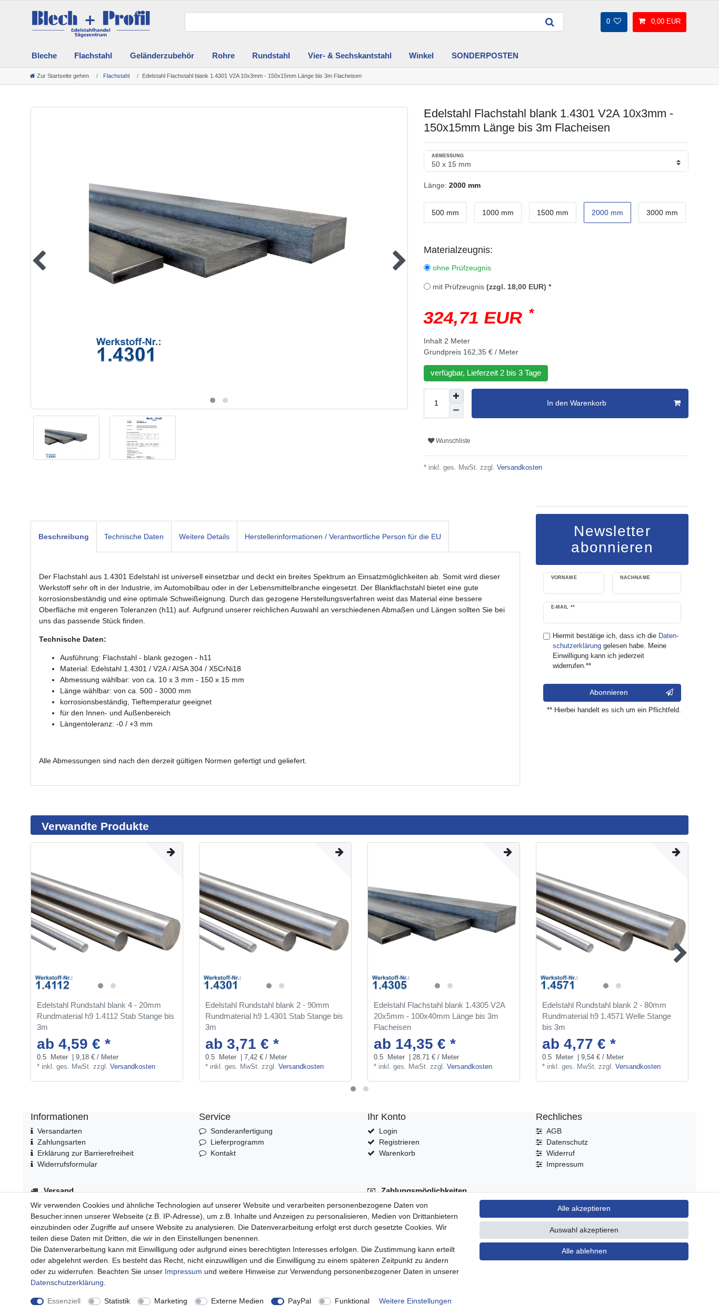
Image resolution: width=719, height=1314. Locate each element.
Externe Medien (237, 1301)
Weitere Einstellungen (415, 1301)
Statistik (117, 1301)
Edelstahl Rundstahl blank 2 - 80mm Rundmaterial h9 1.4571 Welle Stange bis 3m (606, 1016)
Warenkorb (397, 1153)
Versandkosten (518, 467)
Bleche (44, 55)
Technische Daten (134, 536)
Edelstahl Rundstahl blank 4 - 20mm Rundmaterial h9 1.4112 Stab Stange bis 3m (105, 1016)
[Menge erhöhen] (456, 396)
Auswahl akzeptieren (584, 1230)
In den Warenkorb (576, 403)
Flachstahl (93, 55)
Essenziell (64, 1301)
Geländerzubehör (162, 55)
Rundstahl (271, 55)
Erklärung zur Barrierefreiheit (85, 1153)
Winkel (421, 55)
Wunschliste (452, 440)
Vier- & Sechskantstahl (350, 55)
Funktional (352, 1301)
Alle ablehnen (584, 1251)
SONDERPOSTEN (485, 55)
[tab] (64, 536)
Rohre (223, 55)
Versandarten (59, 1131)
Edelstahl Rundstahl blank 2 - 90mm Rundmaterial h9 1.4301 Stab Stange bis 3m (274, 1016)
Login (388, 1131)
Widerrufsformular (67, 1164)
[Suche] (550, 22)
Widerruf (560, 1153)
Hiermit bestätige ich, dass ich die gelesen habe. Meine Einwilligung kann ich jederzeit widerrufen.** (615, 651)
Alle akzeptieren (584, 1208)
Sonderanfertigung (242, 1131)
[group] (107, 918)
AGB (554, 1131)
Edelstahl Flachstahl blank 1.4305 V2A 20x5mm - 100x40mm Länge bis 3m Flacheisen (439, 1016)
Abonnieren (609, 692)
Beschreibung (63, 536)
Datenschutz (567, 1142)
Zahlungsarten (61, 1142)
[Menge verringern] (456, 410)
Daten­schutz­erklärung (67, 1282)
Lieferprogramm (237, 1142)
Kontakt (223, 1153)
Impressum (565, 1164)
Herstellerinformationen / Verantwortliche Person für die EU (343, 536)
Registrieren (399, 1142)
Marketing (170, 1301)
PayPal (299, 1301)
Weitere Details (204, 536)
